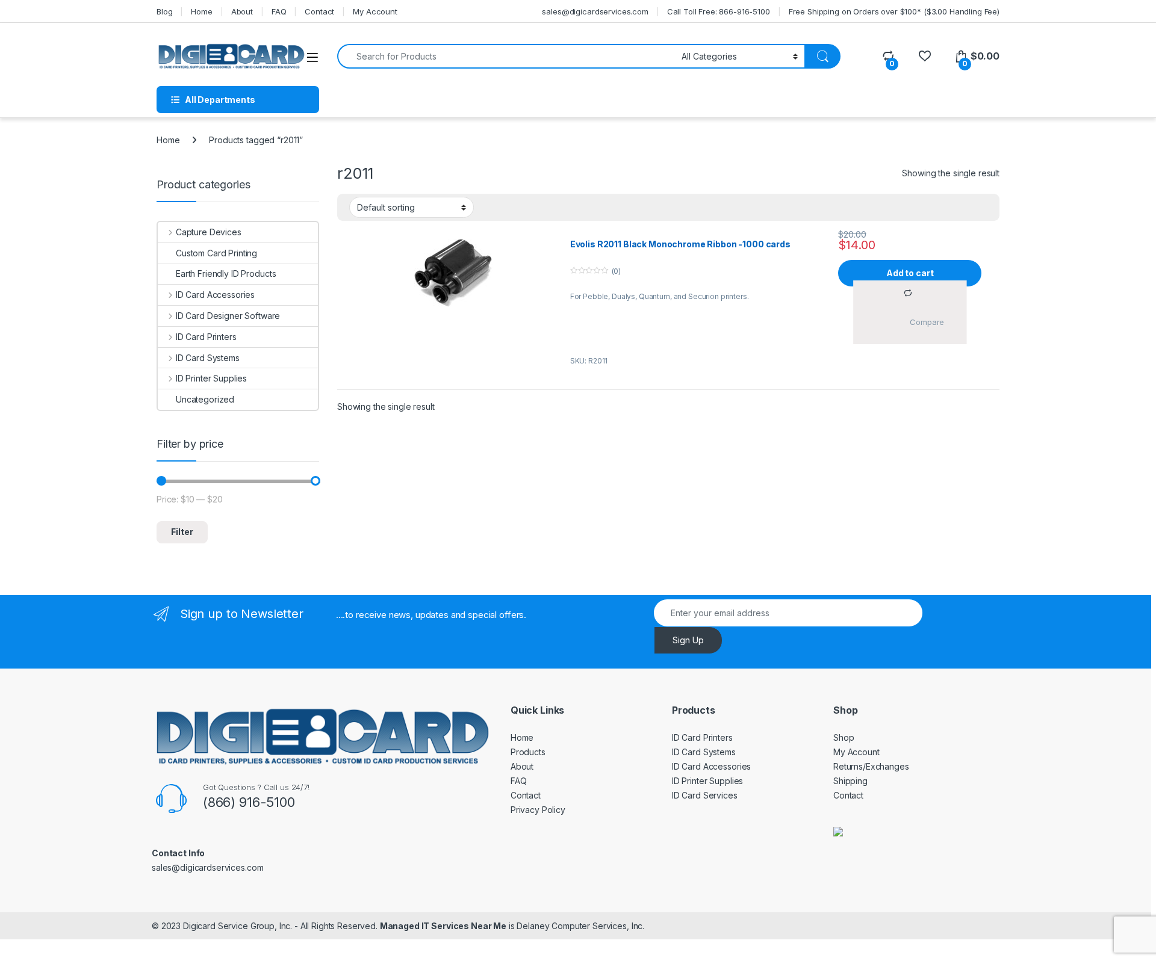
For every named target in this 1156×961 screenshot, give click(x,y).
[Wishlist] (924, 56)
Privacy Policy (538, 810)
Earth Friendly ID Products (226, 273)
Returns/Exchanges (871, 766)
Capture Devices (208, 232)
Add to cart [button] (909, 273)
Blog (164, 11)
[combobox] (506, 56)
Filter (182, 532)
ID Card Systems (208, 358)
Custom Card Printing (216, 253)
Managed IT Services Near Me (443, 926)
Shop (843, 737)
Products (528, 752)
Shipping (850, 781)
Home (201, 11)
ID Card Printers (206, 337)
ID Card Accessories (215, 294)
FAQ (279, 11)
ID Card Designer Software (228, 316)
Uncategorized (205, 399)
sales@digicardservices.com (595, 11)
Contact (319, 11)
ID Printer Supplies (211, 378)
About (242, 11)
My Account (375, 11)
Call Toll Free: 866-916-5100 (718, 11)
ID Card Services (705, 795)
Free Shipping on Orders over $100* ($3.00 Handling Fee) (894, 11)
